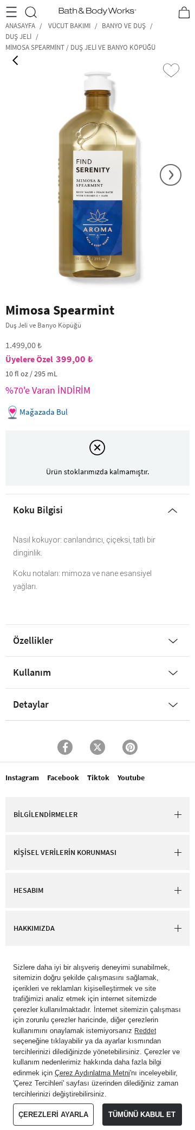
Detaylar (31, 704)
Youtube (131, 777)
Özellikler (33, 640)
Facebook (63, 777)
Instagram (22, 777)
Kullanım (32, 672)
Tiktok (98, 777)
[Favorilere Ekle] (171, 70)
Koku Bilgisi (38, 510)
